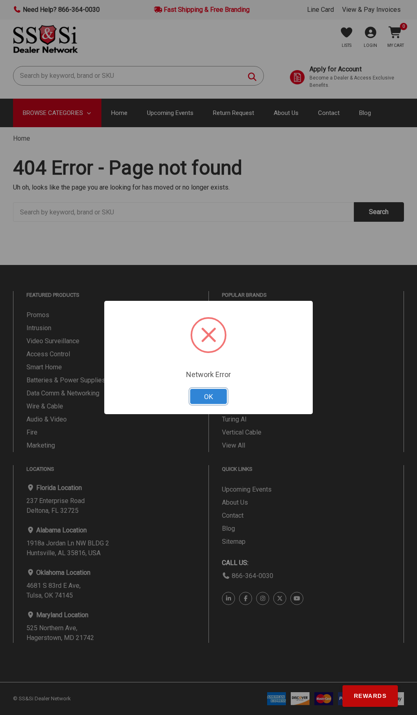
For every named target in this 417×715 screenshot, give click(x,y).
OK (208, 397)
